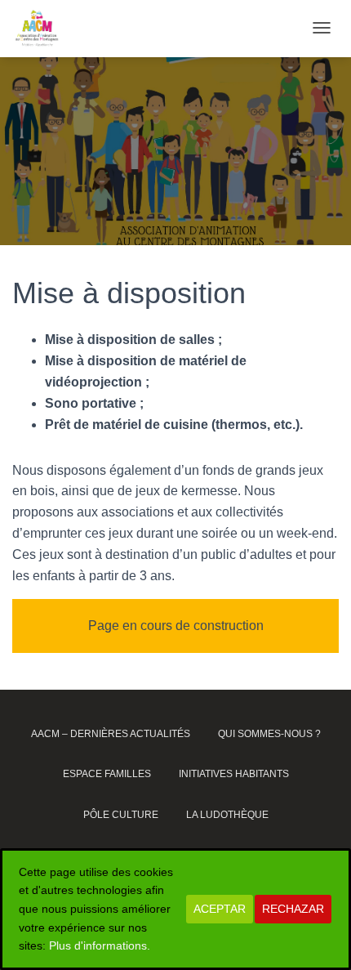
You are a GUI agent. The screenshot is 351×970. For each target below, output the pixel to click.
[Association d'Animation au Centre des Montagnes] (36, 28)
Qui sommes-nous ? (269, 734)
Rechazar (293, 908)
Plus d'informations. (99, 945)
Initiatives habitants (234, 774)
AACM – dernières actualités (110, 734)
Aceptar (219, 908)
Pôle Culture (120, 814)
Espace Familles (107, 774)
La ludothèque (227, 814)
